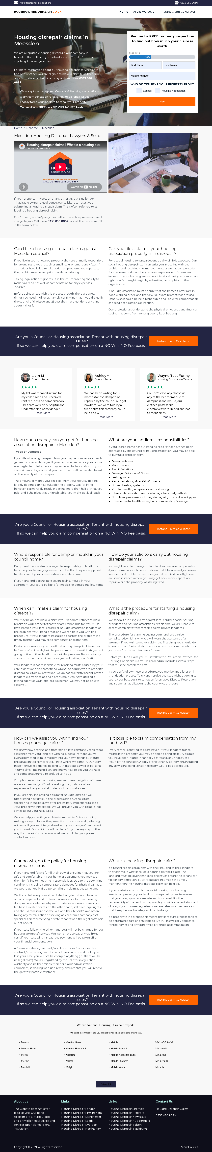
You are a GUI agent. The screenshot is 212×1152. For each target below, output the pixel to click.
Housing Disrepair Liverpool (79, 1124)
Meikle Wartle (118, 1067)
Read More (43, 417)
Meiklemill (161, 1048)
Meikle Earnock (119, 1048)
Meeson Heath (28, 1048)
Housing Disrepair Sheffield (126, 1108)
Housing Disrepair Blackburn (127, 1128)
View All (106, 1084)
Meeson (25, 1042)
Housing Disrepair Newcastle (127, 1116)
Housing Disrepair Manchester (81, 1116)
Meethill (25, 1067)
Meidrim (70, 1054)
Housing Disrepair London (78, 1108)
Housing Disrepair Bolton (125, 1124)
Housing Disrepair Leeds (77, 1120)
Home (123, 11)
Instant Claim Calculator (178, 11)
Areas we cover (144, 11)
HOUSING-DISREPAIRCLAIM (37, 11)
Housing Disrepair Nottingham (81, 1128)
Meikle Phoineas (119, 1060)
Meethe (25, 1060)
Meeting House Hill (76, 1048)
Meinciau (160, 1067)
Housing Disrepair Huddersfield (129, 1120)
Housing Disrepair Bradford (126, 1112)
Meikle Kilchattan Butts (123, 1054)
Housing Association (173, 90)
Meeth (24, 1054)
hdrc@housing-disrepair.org (36, 2)
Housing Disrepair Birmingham (81, 1112)
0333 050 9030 (189, 2)
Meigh (69, 1067)
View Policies (189, 1147)
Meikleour (160, 1054)
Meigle (114, 1042)
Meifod (69, 1060)
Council (147, 90)
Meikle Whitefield (164, 1042)
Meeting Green (73, 1042)
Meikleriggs (161, 1060)
